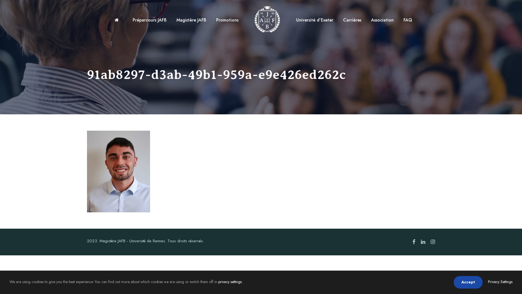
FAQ (407, 20)
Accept (468, 282)
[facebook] (413, 242)
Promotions (227, 20)
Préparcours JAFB (150, 20)
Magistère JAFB (191, 20)
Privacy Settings (500, 281)
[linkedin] (423, 242)
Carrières (352, 20)
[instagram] (433, 242)
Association (382, 20)
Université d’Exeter (314, 20)
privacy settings (230, 281)
